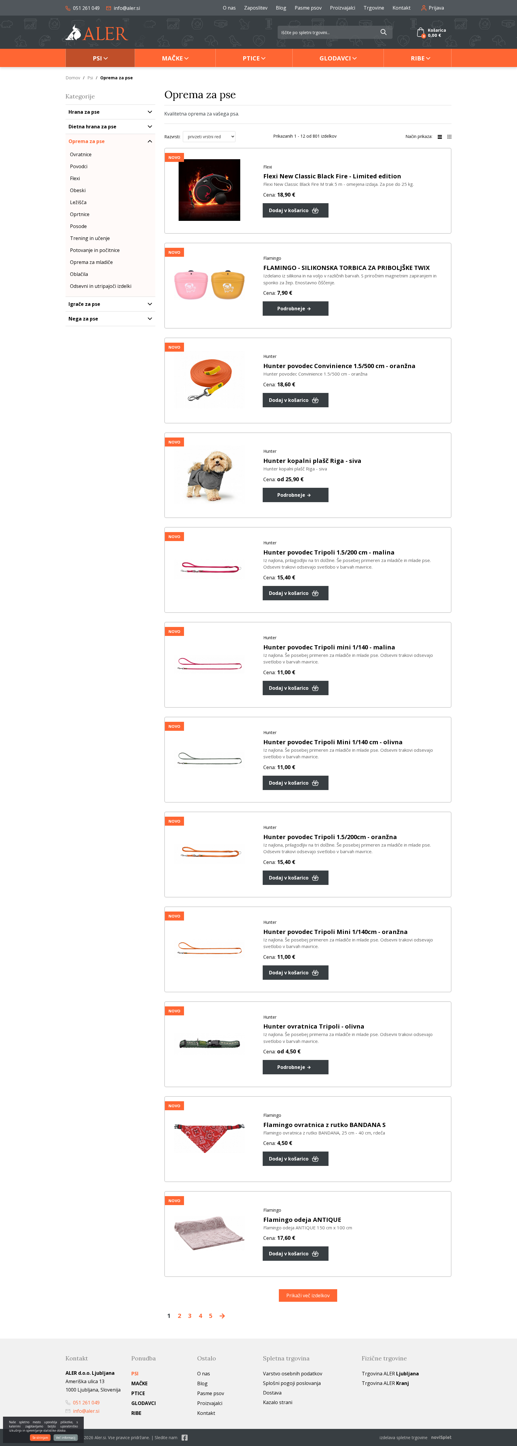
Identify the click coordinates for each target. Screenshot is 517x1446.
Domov (73, 77)
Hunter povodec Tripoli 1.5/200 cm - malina (329, 552)
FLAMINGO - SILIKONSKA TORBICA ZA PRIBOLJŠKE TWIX (346, 268)
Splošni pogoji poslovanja (292, 1383)
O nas (229, 7)
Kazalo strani (277, 1402)
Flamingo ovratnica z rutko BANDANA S (324, 1125)
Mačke (172, 58)
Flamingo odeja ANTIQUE (302, 1220)
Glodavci (335, 58)
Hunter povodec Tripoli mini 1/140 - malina (329, 647)
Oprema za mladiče (91, 262)
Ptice (251, 58)
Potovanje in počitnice (95, 250)
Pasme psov (308, 7)
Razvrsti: (172, 136)
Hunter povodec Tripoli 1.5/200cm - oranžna (330, 837)
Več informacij (65, 1438)
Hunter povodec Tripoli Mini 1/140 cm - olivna (333, 742)
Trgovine (374, 7)
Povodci (78, 166)
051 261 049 (86, 8)
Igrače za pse (84, 304)
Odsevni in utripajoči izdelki (100, 286)
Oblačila (79, 274)
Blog (281, 7)
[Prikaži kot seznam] (442, 136)
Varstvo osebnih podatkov (292, 1373)
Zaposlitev (255, 7)
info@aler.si (126, 8)
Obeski (78, 190)
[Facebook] (185, 1437)
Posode (78, 226)
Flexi (75, 178)
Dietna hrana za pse (92, 126)
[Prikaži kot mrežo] (449, 136)
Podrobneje (291, 308)
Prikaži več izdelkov (308, 1295)
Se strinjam (40, 1438)
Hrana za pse (84, 112)
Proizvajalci (342, 7)
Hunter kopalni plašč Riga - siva (312, 461)
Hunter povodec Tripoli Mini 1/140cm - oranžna (335, 932)
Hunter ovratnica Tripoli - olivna (313, 1026)
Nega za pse (83, 318)
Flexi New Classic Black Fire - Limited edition (332, 176)
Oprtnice (79, 214)
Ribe (418, 58)
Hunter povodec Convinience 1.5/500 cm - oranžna (339, 366)
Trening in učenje (90, 238)
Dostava (272, 1392)
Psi (97, 58)
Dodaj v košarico (289, 210)
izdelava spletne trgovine (404, 1437)
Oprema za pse (87, 141)
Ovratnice (81, 154)
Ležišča (78, 202)
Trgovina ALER (390, 1373)
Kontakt (401, 7)
